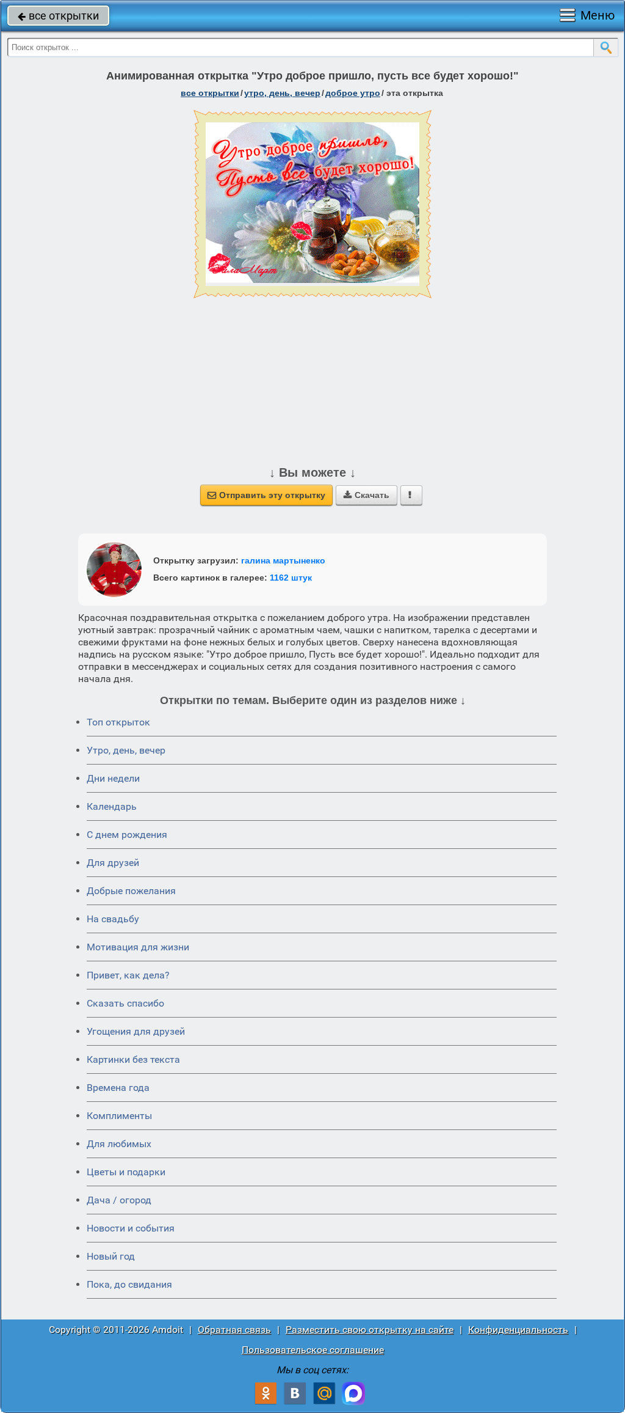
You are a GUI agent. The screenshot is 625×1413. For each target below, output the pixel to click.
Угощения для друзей (136, 1031)
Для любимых (119, 1144)
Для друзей (113, 862)
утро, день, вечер (282, 93)
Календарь (112, 806)
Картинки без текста (133, 1059)
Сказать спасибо (125, 1003)
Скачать (366, 495)
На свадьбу (113, 919)
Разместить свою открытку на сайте (369, 1329)
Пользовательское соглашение (313, 1350)
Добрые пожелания (131, 891)
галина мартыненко (283, 560)
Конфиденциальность (518, 1329)
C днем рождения (127, 834)
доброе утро (352, 93)
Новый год (111, 1256)
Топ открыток (118, 722)
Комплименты (119, 1115)
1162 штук (291, 577)
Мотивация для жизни (138, 947)
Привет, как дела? (128, 975)
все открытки (58, 15)
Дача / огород (119, 1200)
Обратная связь (234, 1329)
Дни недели (113, 778)
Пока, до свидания (129, 1284)
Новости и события (131, 1228)
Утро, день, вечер (126, 750)
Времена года (118, 1087)
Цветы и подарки (126, 1172)
